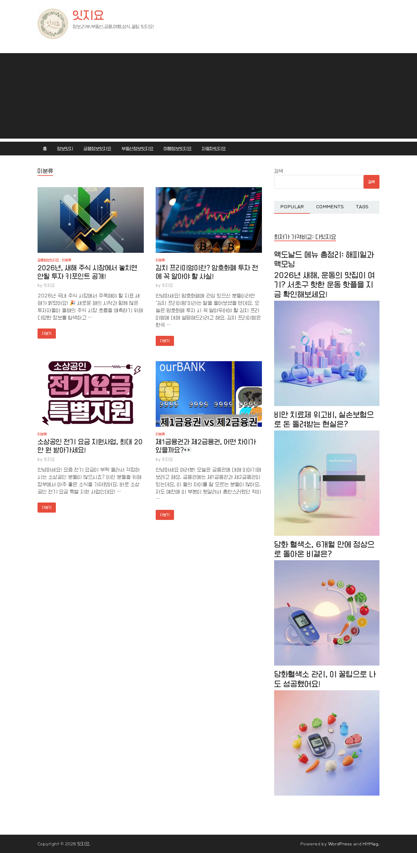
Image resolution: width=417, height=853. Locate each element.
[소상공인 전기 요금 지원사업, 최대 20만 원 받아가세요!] (91, 394)
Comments (330, 207)
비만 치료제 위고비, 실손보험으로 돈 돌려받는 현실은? (324, 419)
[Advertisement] (208, 96)
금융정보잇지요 (97, 148)
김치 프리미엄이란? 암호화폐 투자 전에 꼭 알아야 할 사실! (207, 272)
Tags (362, 207)
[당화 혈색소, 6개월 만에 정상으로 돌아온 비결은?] (326, 664)
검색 (278, 171)
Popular (292, 207)
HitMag (370, 844)
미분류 (66, 260)
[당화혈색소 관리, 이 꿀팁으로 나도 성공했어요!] (326, 794)
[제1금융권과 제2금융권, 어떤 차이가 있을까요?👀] (209, 394)
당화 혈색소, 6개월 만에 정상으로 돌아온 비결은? (324, 549)
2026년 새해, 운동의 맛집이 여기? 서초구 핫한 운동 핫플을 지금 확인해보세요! (324, 284)
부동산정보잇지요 (137, 148)
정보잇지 (65, 148)
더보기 (44, 332)
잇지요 (88, 15)
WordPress (340, 844)
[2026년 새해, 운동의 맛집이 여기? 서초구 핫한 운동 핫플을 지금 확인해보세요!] (326, 404)
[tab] (292, 207)
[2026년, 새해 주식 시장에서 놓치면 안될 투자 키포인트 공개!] (91, 220)
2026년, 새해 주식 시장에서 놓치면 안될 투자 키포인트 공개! (87, 272)
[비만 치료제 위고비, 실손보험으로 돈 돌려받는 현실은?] (326, 534)
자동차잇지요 (214, 148)
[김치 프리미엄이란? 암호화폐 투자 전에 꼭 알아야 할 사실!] (209, 220)
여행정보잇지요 (177, 148)
